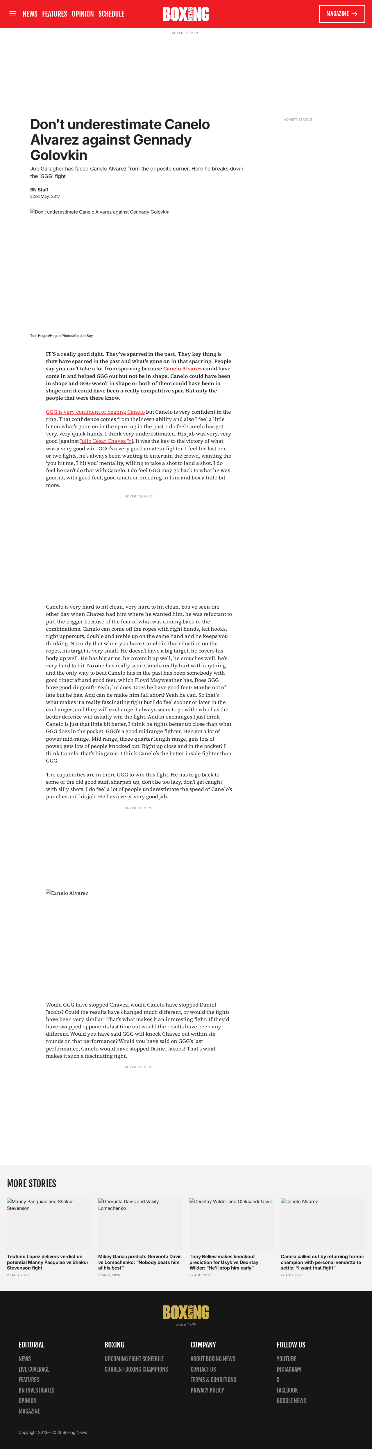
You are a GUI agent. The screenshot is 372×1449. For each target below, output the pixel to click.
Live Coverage (34, 1369)
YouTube (286, 1359)
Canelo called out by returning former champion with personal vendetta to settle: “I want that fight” (322, 1262)
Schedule (111, 14)
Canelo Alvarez (182, 368)
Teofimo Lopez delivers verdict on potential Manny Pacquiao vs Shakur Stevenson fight (47, 1262)
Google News (291, 1400)
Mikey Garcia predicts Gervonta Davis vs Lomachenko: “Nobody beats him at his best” (140, 1262)
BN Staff (39, 190)
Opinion (83, 14)
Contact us (203, 1369)
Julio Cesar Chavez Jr (105, 441)
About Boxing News (213, 1359)
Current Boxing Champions (136, 1369)
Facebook (287, 1390)
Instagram (289, 1369)
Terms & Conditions (213, 1380)
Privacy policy (207, 1390)
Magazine (337, 13)
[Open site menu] (12, 13)
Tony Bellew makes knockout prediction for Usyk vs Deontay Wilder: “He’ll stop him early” (223, 1262)
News (30, 14)
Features (54, 14)
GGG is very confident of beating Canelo (95, 411)
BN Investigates (36, 1390)
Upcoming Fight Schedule (134, 1359)
